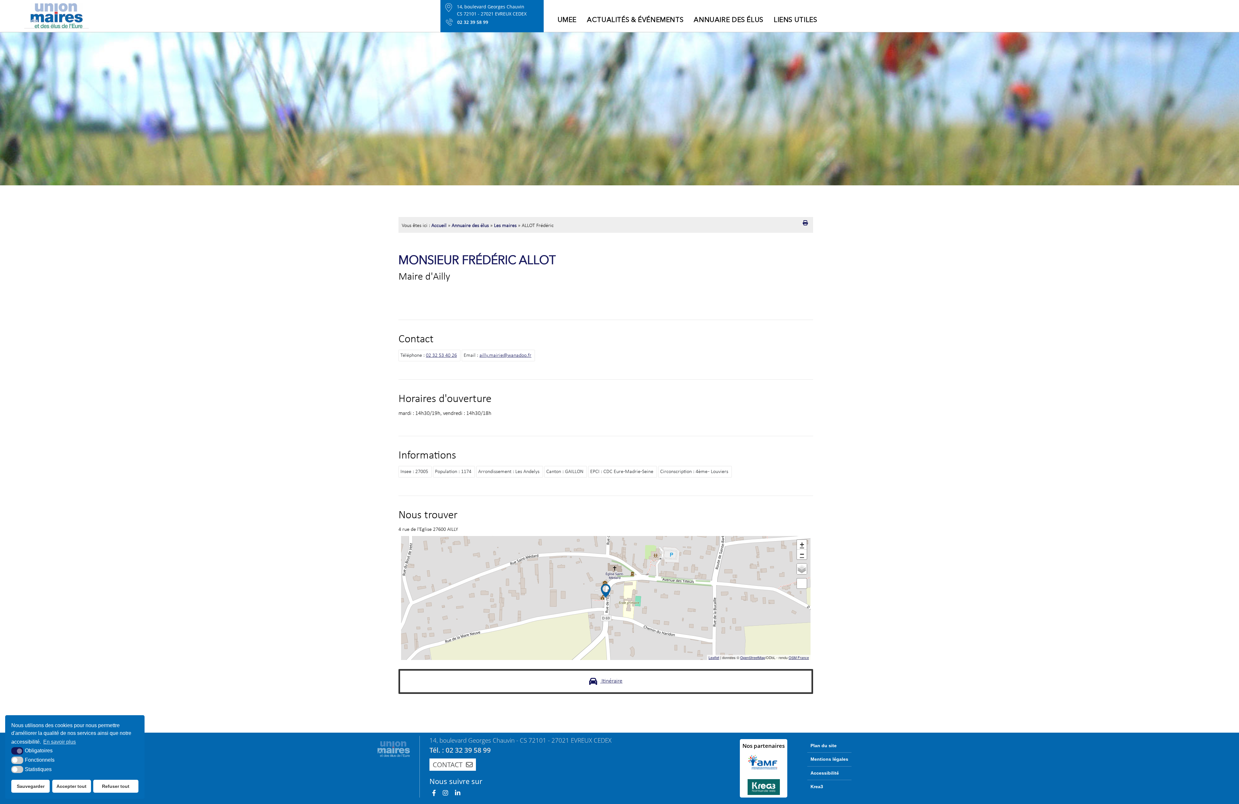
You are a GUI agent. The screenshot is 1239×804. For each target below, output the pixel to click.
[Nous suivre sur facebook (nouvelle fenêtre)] (434, 793)
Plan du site (824, 745)
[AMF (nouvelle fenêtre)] (763, 762)
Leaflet (714, 657)
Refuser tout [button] (115, 786)
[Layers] (802, 569)
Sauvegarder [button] (31, 786)
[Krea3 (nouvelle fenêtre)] (763, 787)
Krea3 (817, 786)
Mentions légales (829, 759)
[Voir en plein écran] (802, 583)
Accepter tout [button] (71, 786)
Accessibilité (825, 773)
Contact (448, 764)
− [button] (802, 554)
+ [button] (802, 545)
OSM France (799, 657)
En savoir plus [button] (59, 742)
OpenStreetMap (752, 657)
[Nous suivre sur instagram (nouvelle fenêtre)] (445, 793)
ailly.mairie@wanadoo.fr (505, 355)
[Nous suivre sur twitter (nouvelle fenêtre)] (457, 793)
